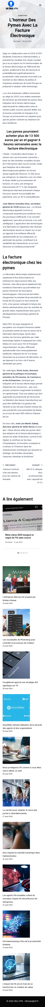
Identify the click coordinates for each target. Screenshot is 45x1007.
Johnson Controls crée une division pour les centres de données (11, 472)
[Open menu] (40, 5)
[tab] (18, 552)
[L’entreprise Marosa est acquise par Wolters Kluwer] (22, 579)
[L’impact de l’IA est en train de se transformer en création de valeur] (22, 966)
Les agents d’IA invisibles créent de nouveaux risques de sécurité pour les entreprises (20, 898)
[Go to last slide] (6, 527)
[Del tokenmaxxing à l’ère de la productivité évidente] (22, 924)
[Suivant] (39, 527)
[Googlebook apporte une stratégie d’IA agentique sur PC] (22, 665)
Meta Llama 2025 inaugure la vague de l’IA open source (19, 536)
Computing (22, 15)
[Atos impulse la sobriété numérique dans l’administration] (22, 835)
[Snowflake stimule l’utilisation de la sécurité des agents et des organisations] (22, 707)
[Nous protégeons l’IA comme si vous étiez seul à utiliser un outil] (22, 750)
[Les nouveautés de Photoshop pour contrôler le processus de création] (22, 622)
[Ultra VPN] (11, 5)
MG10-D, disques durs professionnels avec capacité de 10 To (34, 474)
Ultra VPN (18, 1001)
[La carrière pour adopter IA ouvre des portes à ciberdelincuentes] (22, 792)
